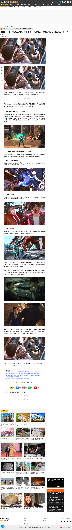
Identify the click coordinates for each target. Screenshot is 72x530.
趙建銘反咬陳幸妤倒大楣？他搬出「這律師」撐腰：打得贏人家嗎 (7, 424)
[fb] (50, 2)
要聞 (18, 4)
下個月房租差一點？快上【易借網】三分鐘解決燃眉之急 (34, 459)
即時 (14, 4)
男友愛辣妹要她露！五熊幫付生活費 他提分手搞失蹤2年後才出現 (34, 508)
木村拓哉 (23, 392)
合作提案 (44, 521)
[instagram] (52, 2)
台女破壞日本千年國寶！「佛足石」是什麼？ (7, 473)
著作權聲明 (26, 523)
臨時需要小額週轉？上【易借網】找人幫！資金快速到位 (37, 473)
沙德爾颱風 (5, 4)
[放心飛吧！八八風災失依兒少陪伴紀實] (14, 1)
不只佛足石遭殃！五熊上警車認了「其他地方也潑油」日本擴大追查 (11, 508)
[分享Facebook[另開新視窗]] (1, 67)
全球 (32, 4)
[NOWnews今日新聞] (5, 2)
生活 (40, 4)
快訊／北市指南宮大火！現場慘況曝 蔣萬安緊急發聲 (37, 488)
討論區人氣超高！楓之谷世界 (37, 423)
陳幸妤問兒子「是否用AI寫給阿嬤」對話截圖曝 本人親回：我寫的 (22, 439)
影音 (48, 4)
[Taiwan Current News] (60, 2)
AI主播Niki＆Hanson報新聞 (44, 6)
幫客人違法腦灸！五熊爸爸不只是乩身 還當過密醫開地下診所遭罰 (22, 473)
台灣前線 (29, 6)
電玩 (43, 4)
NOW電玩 (11, 26)
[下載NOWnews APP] (65, 2)
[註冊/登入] (70, 2)
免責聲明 (25, 520)
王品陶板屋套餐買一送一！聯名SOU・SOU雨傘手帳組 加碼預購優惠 (22, 424)
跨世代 (19, 6)
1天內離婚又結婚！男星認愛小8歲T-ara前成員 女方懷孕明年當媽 (22, 488)
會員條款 (44, 518)
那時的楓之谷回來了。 (5, 438)
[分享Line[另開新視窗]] (1, 70)
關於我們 (44, 520)
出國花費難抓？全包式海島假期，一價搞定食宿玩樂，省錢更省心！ (7, 488)
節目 (52, 4)
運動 (29, 4)
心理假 (34, 6)
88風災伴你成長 (12, 6)
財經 (36, 4)
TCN (24, 6)
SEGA (6, 392)
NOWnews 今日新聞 (4, 26)
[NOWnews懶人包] (63, 2)
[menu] (1, 4)
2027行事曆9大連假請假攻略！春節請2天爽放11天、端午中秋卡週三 (38, 439)
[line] (55, 2)
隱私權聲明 (26, 521)
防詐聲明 (25, 518)
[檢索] (68, 2)
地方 (55, 4)
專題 (22, 4)
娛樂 (25, 4)
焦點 (11, 4)
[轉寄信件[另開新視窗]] (1, 74)
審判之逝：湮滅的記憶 (14, 392)
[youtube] (57, 2)
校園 (59, 4)
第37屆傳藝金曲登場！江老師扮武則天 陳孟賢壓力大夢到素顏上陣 (11, 459)
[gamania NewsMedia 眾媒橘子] (65, 528)
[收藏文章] (1, 83)
